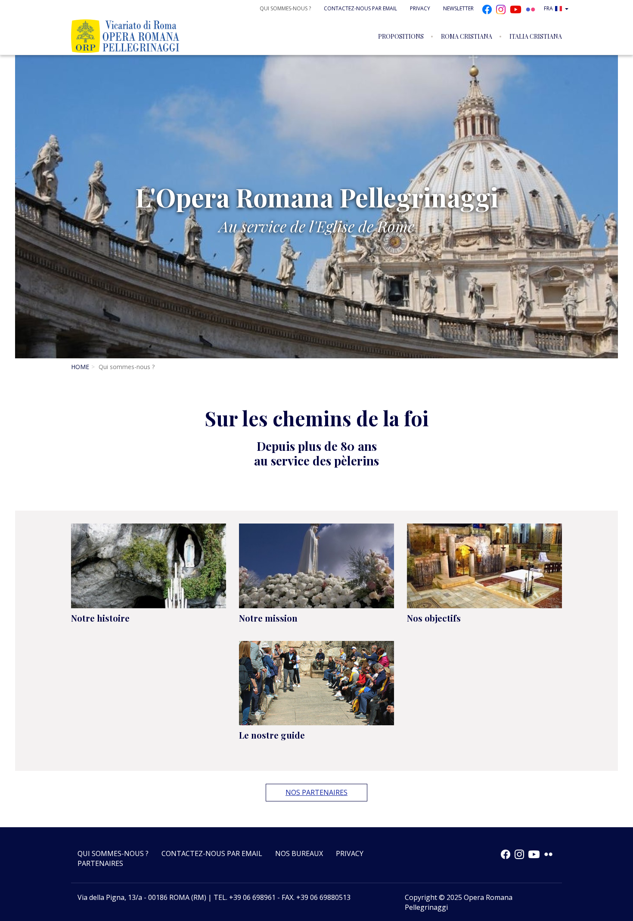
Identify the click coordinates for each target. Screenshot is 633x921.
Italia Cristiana (535, 36)
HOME (80, 367)
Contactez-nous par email (360, 8)
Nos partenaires (316, 792)
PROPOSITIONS (401, 36)
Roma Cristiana (466, 36)
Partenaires (100, 863)
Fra (548, 8)
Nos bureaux (299, 853)
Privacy (420, 8)
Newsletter (458, 8)
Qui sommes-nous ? (285, 8)
